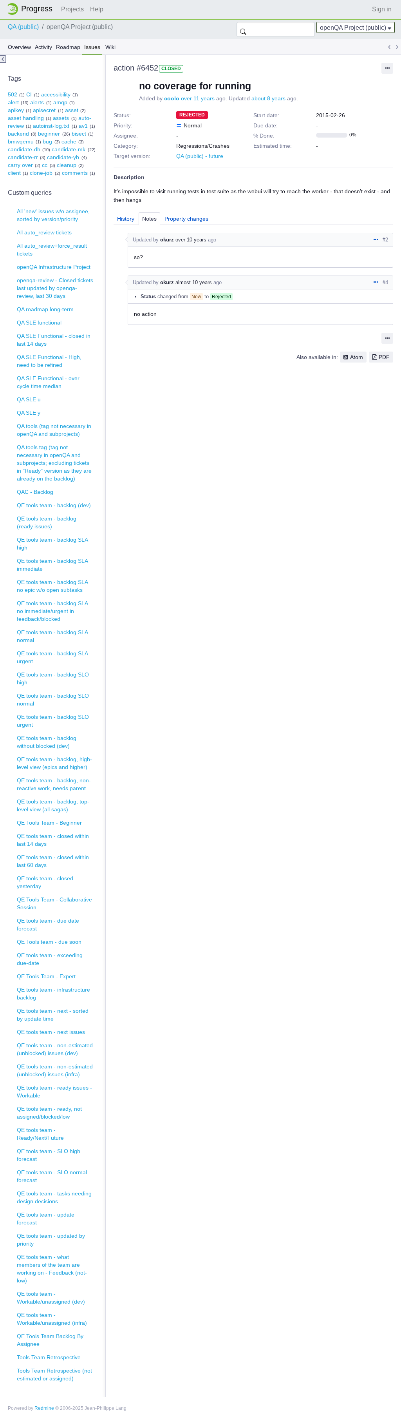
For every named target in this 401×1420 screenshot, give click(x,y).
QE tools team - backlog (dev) (54, 505)
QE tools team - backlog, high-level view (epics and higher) (54, 763)
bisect (79, 134)
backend (18, 134)
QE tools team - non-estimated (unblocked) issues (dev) (55, 1049)
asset (71, 110)
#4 (385, 282)
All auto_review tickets (44, 232)
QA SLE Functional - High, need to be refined (49, 361)
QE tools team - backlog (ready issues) (46, 522)
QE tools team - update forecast (45, 1218)
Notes (149, 219)
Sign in (382, 9)
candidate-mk (68, 149)
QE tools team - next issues (51, 1032)
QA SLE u (29, 399)
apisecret (44, 110)
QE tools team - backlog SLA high (52, 544)
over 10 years (190, 240)
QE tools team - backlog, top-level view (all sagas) (53, 805)
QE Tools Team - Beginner (49, 823)
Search (243, 29)
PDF (384, 357)
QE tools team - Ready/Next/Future (40, 1134)
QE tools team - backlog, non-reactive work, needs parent (54, 784)
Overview (19, 47)
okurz (167, 240)
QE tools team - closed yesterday (45, 882)
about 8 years (268, 98)
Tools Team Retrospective (49, 1357)
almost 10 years (193, 282)
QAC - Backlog (35, 492)
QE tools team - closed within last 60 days (53, 861)
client (14, 173)
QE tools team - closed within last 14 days (53, 840)
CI (29, 94)
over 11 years (198, 98)
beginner (49, 134)
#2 (385, 240)
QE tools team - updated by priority (51, 1240)
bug (47, 141)
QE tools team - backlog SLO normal (53, 700)
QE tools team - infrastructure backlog (53, 994)
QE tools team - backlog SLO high (53, 678)
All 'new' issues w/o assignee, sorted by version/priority (53, 215)
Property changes (186, 219)
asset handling (26, 118)
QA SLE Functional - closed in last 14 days (53, 340)
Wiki (110, 47)
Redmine (44, 1408)
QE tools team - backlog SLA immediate (52, 565)
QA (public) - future (199, 156)
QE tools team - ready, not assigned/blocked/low (49, 1113)
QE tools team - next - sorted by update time (53, 1015)
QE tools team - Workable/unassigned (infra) (52, 1319)
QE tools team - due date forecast (48, 925)
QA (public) (23, 27)
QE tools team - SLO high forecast (48, 1155)
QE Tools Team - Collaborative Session (54, 903)
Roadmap (68, 47)
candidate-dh (24, 149)
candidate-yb (63, 157)
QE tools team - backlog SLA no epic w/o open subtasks (52, 586)
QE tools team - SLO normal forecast (52, 1176)
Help (96, 9)
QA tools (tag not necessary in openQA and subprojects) (54, 430)
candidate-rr (23, 157)
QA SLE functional (39, 322)
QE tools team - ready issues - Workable (54, 1091)
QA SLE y (28, 413)
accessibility (55, 94)
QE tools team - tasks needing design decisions (54, 1197)
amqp (60, 102)
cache (68, 141)
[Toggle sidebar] (3, 59)
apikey (16, 110)
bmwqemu (21, 141)
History (125, 219)
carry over (20, 165)
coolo (171, 98)
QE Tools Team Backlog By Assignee (50, 1340)
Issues (92, 47)
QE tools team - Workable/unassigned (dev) (51, 1298)
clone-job (41, 173)
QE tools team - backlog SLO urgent (53, 721)
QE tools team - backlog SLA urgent (52, 657)
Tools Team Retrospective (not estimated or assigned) (54, 1374)
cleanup (66, 165)
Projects (72, 9)
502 (12, 94)
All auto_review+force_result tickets (52, 250)
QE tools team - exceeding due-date (50, 959)
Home (32, 9)
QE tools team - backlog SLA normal (52, 636)
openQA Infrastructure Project (53, 267)
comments (75, 173)
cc (44, 165)
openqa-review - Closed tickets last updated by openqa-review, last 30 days (55, 288)
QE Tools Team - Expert (46, 976)
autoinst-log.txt (51, 126)
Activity (43, 47)
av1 (83, 126)
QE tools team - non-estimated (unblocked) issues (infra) (55, 1070)
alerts (37, 102)
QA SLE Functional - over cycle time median (48, 382)
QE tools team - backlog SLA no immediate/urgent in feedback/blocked (52, 611)
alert (13, 102)
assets (61, 118)
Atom (356, 357)
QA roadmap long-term (45, 309)
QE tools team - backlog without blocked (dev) (46, 742)
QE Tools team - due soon (49, 942)
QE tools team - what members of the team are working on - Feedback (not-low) (52, 1269)
